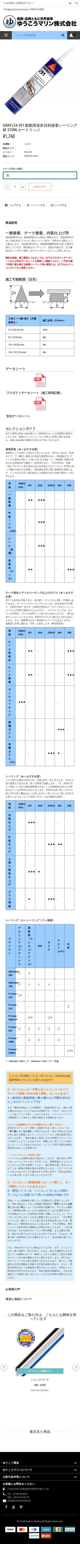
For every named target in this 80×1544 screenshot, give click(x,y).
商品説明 (11, 222)
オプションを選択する (40, 1371)
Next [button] (75, 1367)
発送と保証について (19, 1299)
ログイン (70, 3)
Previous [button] (4, 1367)
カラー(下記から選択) (13, 169)
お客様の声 (13, 1289)
